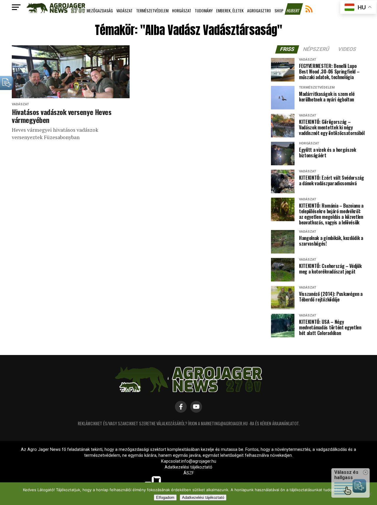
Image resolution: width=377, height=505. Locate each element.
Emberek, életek (230, 10)
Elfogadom (165, 497)
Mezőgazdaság (100, 10)
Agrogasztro (259, 10)
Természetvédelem (152, 10)
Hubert (293, 10)
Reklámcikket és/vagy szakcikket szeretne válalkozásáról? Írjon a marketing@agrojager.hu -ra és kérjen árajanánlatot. (189, 423)
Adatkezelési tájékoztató (188, 467)
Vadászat (124, 10)
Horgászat (181, 10)
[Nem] (370, 494)
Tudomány (204, 10)
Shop (279, 10)
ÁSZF (188, 473)
